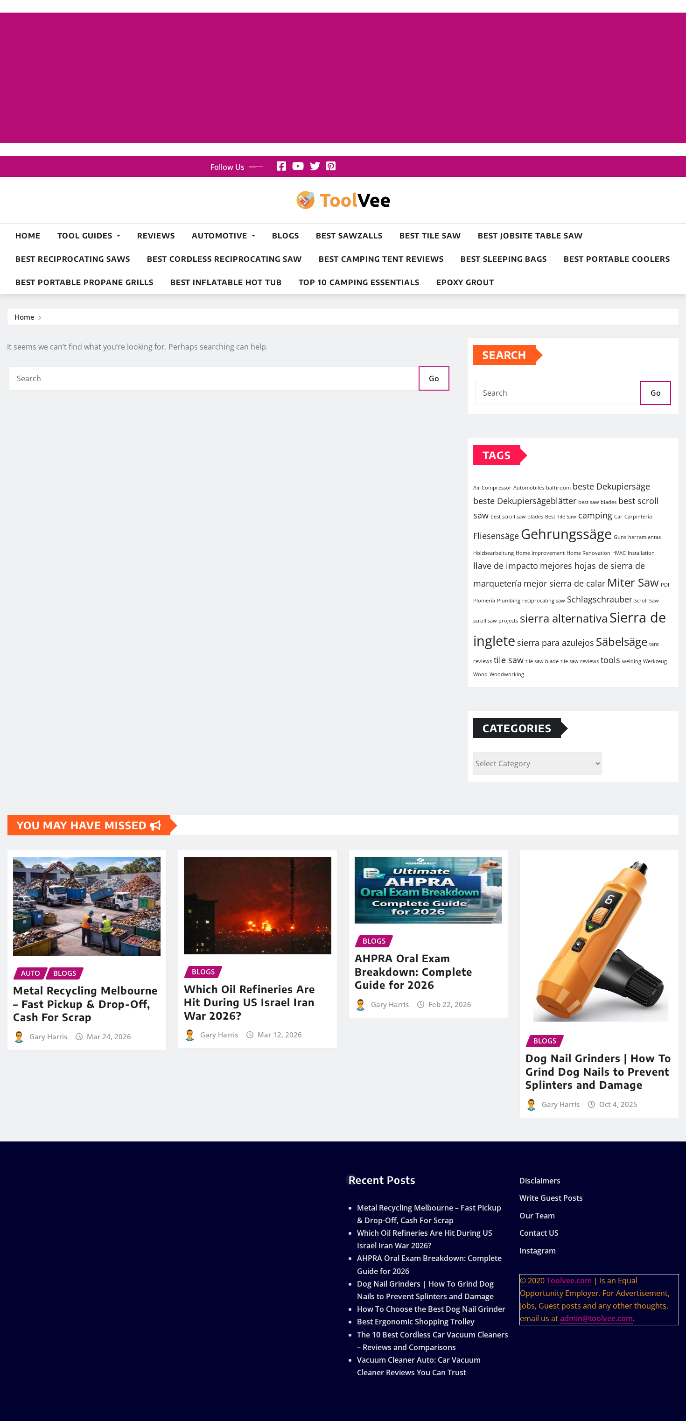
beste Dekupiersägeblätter (524, 500)
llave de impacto (505, 565)
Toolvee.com (569, 1280)
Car (618, 516)
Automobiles (528, 487)
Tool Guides (86, 235)
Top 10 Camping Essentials (359, 282)
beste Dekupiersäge (611, 486)
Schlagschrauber (599, 599)
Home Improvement (540, 553)
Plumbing (508, 600)
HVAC (619, 553)
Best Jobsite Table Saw (530, 235)
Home (28, 235)
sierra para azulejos (555, 642)
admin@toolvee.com (596, 1318)
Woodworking (507, 674)
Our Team (537, 1216)
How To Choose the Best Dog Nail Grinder (431, 1309)
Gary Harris (48, 1036)
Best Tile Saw (430, 235)
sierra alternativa (564, 618)
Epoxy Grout (465, 282)
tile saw (509, 659)
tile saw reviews (579, 661)
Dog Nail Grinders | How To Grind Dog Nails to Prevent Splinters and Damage (598, 1071)
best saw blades (597, 502)
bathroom (558, 487)
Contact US (539, 1233)
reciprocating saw (543, 600)
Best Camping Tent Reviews (381, 259)
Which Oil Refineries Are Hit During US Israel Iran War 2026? (249, 1002)
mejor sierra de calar (564, 583)
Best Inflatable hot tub (226, 282)
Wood (480, 674)
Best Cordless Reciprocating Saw (224, 259)
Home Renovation (588, 553)
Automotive (221, 235)
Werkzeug (655, 661)
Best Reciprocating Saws (72, 259)
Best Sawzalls (349, 235)
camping (595, 515)
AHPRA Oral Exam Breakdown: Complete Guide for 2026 (413, 971)
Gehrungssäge (566, 534)
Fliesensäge (496, 535)
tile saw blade (542, 661)
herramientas (644, 537)
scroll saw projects (495, 620)
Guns (620, 537)
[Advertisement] (343, 78)
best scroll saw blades (516, 516)
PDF (666, 584)
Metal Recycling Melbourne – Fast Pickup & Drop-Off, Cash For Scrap (85, 1003)
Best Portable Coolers (617, 259)
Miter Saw (633, 582)
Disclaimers (539, 1181)
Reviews (156, 235)
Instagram (537, 1251)
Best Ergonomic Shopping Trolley (416, 1321)
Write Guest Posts (551, 1198)
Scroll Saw (646, 600)
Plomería (484, 600)
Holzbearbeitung (493, 553)
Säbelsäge (621, 641)
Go (434, 378)
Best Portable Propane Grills (84, 282)
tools (610, 659)
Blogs (285, 235)
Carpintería (638, 516)
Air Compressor (492, 487)
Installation (641, 553)
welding (631, 661)
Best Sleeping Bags (504, 259)
